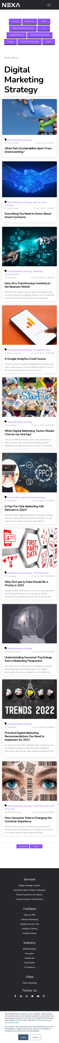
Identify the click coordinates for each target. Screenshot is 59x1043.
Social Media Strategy (29, 41)
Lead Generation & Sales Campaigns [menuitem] (29, 890)
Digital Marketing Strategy (23, 28)
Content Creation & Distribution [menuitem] (29, 899)
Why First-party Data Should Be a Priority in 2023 (26, 583)
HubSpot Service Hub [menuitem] (29, 924)
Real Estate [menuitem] (29, 962)
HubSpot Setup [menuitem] (29, 933)
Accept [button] (23, 1037)
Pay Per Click (13, 497)
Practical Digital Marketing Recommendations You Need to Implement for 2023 (24, 736)
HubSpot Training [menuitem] (29, 928)
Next (36, 846)
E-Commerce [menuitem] (29, 967)
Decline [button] (36, 1037)
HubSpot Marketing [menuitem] (29, 919)
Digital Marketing (16, 35)
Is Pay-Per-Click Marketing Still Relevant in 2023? (24, 508)
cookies (39, 1020)
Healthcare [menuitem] (30, 958)
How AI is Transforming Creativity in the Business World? (27, 284)
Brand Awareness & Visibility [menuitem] (29, 894)
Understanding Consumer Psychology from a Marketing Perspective (28, 659)
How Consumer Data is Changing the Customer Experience (28, 819)
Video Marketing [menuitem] (29, 983)
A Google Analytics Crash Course (25, 358)
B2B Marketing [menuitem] (29, 949)
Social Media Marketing (40, 35)
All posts (23, 846)
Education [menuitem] (29, 953)
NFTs (44, 21)
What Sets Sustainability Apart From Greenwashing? (28, 150)
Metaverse (29, 21)
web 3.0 (15, 21)
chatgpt (10, 41)
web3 (48, 41)
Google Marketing (42, 350)
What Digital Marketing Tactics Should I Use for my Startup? (29, 432)
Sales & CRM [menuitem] (29, 915)
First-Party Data (41, 573)
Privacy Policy (13, 1022)
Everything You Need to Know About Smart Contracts (28, 215)
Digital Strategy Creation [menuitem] (29, 885)
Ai (43, 28)
